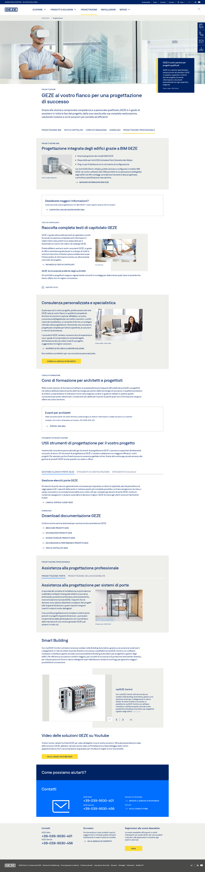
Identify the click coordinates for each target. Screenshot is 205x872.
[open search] (199, 9)
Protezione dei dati (87, 865)
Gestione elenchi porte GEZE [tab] (58, 472)
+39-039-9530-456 (98, 808)
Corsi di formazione (96, 130)
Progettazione (89, 9)
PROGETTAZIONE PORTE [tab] (54, 576)
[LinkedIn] (196, 2)
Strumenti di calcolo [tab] (124, 472)
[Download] (201, 49)
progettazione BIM (51, 130)
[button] (181, 2)
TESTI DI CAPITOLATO (73, 130)
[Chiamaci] (201, 34)
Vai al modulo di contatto (99, 841)
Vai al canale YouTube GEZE (59, 757)
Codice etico (130, 865)
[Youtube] (199, 2)
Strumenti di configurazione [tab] (93, 472)
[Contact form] (201, 41)
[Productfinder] (201, 26)
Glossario (114, 865)
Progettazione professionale (139, 130)
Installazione (108, 9)
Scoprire (38, 9)
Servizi (123, 9)
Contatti (46, 828)
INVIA (133, 849)
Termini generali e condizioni (70, 865)
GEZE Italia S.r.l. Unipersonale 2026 (30, 865)
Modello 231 (140, 865)
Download (114, 130)
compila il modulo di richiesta (61, 361)
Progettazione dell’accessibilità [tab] (86, 576)
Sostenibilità (146, 2)
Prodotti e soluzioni (62, 9)
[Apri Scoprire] (45, 9)
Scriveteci (88, 828)
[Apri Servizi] (129, 9)
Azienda (162, 2)
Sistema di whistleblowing (51, 865)
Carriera (171, 2)
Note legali (121, 865)
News (155, 2)
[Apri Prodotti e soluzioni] (75, 9)
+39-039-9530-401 (98, 800)
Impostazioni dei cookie (101, 865)
